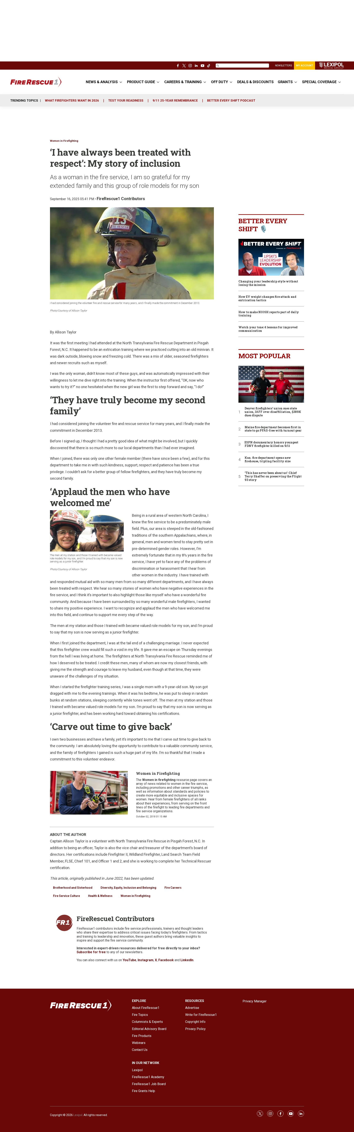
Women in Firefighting (64, 140)
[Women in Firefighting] (89, 793)
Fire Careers (173, 887)
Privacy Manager (255, 1001)
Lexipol (77, 1115)
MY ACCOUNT (304, 65)
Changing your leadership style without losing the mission (268, 283)
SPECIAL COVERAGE (319, 82)
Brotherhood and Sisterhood (72, 887)
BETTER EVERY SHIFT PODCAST (231, 100)
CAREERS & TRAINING (183, 82)
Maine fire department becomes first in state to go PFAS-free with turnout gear (273, 429)
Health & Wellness (100, 895)
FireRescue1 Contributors (121, 198)
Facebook (166, 960)
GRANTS (285, 82)
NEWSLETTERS (283, 65)
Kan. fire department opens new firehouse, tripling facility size (268, 459)
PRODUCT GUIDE (141, 82)
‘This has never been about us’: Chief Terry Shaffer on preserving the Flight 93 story (273, 476)
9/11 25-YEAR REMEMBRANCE (175, 100)
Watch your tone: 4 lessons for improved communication (267, 329)
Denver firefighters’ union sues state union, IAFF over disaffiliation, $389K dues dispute (273, 412)
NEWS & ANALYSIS (102, 82)
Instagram (145, 960)
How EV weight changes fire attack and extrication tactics (267, 298)
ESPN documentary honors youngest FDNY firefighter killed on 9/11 (271, 444)
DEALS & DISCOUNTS (255, 82)
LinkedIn (186, 960)
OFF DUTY (219, 82)
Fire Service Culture (66, 895)
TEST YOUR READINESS (125, 100)
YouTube (129, 960)
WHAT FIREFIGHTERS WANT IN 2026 (72, 100)
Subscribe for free (91, 952)
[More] (121, 82)
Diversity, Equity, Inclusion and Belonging (128, 887)
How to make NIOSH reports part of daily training (268, 313)
